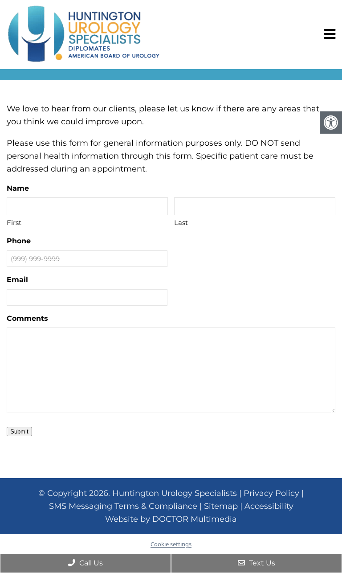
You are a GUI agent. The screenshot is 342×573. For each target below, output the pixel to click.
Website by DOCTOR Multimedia (171, 519)
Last (181, 222)
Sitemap (221, 506)
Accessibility (268, 506)
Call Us (90, 563)
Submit (19, 431)
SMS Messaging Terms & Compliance (123, 506)
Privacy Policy (271, 493)
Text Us (261, 563)
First (14, 222)
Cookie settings (171, 544)
